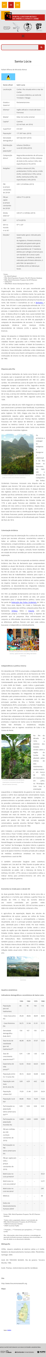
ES (11, 5)
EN (17, 5)
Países (9, 1330)
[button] (23, 36)
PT (4, 5)
